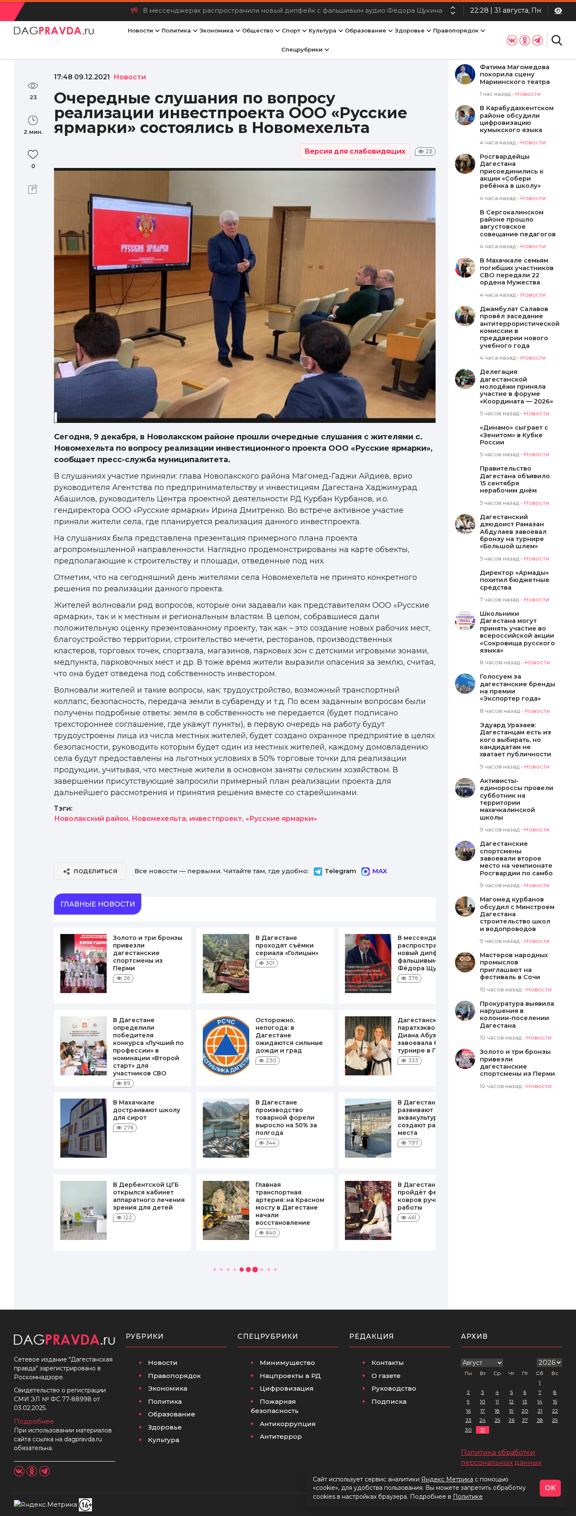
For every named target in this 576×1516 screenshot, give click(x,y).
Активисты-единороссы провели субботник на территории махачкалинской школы (516, 799)
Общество (257, 30)
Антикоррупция (288, 1424)
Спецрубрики (302, 49)
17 (482, 1411)
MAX (379, 871)
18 (497, 1411)
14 (539, 1401)
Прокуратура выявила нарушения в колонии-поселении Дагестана (517, 1014)
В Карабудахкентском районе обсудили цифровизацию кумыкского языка (517, 119)
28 (540, 1420)
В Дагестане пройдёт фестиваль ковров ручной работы (430, 1196)
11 (497, 1401)
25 (497, 1420)
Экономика (216, 30)
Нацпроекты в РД (290, 1376)
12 (511, 1401)
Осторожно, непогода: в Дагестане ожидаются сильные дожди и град (289, 1035)
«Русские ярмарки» (281, 819)
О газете (386, 1376)
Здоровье (410, 30)
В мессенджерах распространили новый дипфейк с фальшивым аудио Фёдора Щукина (292, 10)
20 (525, 1411)
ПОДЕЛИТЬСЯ (95, 871)
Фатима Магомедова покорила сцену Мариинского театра (515, 75)
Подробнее (34, 1421)
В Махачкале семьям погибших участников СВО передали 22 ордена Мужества (517, 271)
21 (540, 1411)
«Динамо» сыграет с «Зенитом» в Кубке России (514, 435)
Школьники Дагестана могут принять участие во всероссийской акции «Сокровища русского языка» (517, 632)
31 (482, 1430)
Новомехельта (159, 819)
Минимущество (287, 1363)
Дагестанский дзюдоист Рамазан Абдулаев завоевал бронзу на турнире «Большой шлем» (513, 532)
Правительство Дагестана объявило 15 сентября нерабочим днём (515, 479)
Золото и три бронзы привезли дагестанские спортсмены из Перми (147, 953)
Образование (365, 30)
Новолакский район (91, 819)
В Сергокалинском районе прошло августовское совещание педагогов (518, 223)
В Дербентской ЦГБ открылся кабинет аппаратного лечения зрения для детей (149, 1196)
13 (524, 1401)
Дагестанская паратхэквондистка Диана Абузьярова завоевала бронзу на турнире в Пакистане (433, 1035)
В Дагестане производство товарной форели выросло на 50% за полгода (286, 1118)
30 (468, 1430)
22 (555, 1411)
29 (555, 1420)
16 (468, 1411)
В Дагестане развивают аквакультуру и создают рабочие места (427, 1118)
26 (511, 1420)
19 (511, 1411)
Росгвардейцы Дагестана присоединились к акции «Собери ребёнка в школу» (512, 171)
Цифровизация (287, 1388)
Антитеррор (281, 1436)
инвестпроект (215, 819)
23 (468, 1420)
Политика (176, 30)
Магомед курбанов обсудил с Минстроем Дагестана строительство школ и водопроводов (517, 914)
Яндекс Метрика (447, 1479)
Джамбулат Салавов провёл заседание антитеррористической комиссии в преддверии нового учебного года (520, 327)
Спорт (291, 30)
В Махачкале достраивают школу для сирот (146, 1110)
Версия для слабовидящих (354, 151)
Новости (140, 30)
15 (555, 1401)
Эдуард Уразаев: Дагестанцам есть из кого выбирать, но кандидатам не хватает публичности (515, 740)
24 (482, 1420)
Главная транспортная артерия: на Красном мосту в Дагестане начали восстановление (290, 1203)
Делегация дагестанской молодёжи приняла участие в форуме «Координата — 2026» (516, 386)
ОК (550, 1488)
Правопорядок (456, 30)
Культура (322, 30)
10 (482, 1401)
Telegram (340, 871)
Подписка (388, 1401)
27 (525, 1420)
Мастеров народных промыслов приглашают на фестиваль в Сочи (514, 966)
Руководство (393, 1388)
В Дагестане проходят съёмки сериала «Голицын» (287, 945)
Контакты (387, 1363)
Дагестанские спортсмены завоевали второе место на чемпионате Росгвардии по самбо (516, 858)
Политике (468, 1496)
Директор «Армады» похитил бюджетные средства (514, 580)
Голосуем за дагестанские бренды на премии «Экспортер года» (517, 687)
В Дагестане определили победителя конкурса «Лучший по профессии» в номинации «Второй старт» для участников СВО (148, 1046)
